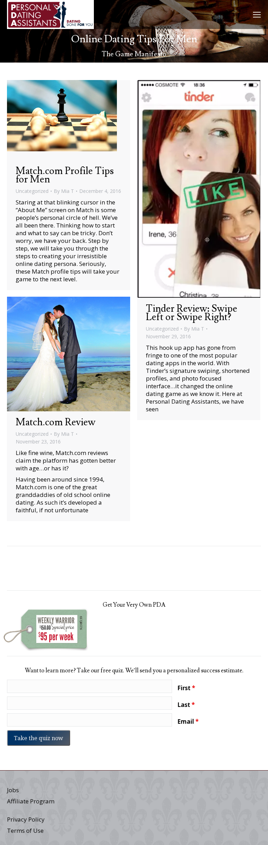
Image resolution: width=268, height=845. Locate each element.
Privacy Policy (26, 819)
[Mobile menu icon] (257, 14)
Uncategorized (32, 191)
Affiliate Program (30, 801)
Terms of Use (25, 830)
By (64, 191)
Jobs (13, 790)
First (186, 688)
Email (188, 721)
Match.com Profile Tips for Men (65, 175)
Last (186, 705)
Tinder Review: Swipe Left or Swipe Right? (191, 313)
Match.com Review (55, 422)
